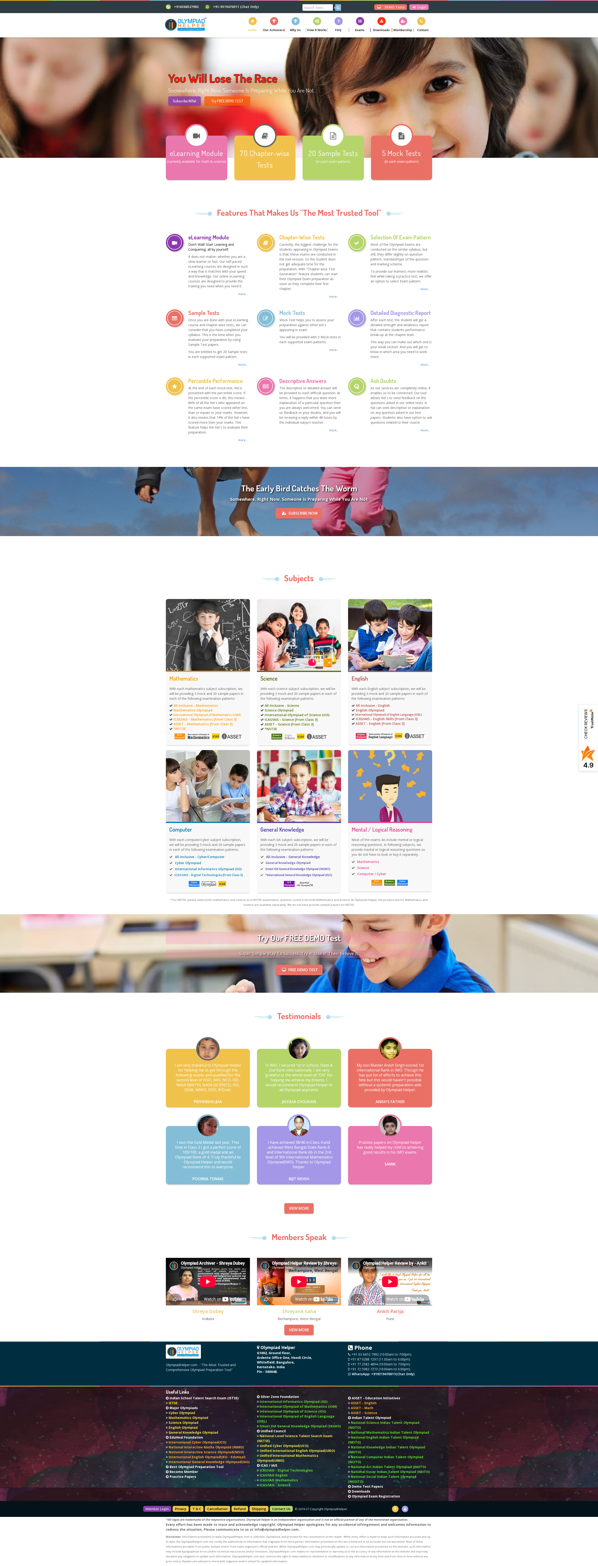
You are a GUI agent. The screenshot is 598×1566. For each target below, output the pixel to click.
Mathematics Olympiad (193, 710)
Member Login (157, 1509)
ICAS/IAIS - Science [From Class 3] (291, 719)
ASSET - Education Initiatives (375, 1398)
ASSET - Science (363, 1413)
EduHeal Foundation (186, 1437)
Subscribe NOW (184, 103)
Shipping (259, 1509)
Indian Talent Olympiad (371, 1417)
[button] (252, 24)
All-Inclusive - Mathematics (196, 705)
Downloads (360, 1491)
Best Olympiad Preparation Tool (196, 1467)
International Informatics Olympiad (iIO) (208, 869)
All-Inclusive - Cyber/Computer (199, 857)
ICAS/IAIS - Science (275, 1485)
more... (243, 294)
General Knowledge (282, 829)
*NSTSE (180, 728)
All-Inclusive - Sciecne (282, 705)
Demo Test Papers (367, 1486)
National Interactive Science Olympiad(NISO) (206, 1452)
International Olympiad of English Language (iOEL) (388, 715)
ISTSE (173, 1403)
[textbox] (318, 7)
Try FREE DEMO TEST (227, 103)
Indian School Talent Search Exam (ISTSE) (204, 1398)
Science (269, 678)
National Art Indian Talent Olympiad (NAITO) (388, 1467)
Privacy (180, 1509)
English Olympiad (370, 710)
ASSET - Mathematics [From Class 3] (203, 724)
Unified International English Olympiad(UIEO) (297, 1450)
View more (299, 1208)
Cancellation (217, 1509)
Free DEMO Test (303, 969)
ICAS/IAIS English (273, 1475)
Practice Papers (182, 1476)
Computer (180, 829)
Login (421, 7)
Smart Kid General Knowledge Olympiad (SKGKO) (297, 869)
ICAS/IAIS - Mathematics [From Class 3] (205, 719)
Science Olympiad (279, 710)
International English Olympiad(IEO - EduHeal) (207, 1457)
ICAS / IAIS (268, 1465)
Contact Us (281, 1509)
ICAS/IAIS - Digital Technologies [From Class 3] (208, 875)
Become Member (183, 1471)
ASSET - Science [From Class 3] (289, 724)
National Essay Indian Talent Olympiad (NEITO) (390, 1471)
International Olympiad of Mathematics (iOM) (207, 715)
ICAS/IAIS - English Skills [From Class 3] (387, 719)
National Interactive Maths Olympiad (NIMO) (206, 1447)
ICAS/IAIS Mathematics (278, 1480)
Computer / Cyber (371, 874)
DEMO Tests (394, 7)
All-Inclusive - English (373, 705)
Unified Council (273, 1431)
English (360, 678)
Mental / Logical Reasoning (382, 829)
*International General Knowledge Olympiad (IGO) (298, 875)
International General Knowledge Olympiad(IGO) (209, 1462)
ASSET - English (363, 1403)
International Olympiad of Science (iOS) (297, 715)
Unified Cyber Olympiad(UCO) (284, 1445)
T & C (196, 1509)
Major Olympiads (183, 1408)
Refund (240, 1509)
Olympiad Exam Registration (375, 1496)
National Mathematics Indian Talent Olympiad (389, 1432)
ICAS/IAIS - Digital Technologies (286, 1470)
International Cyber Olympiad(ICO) (197, 1442)
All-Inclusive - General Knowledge (293, 857)
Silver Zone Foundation (279, 1396)
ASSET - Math (361, 1408)
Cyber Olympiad (188, 863)
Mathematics (183, 678)
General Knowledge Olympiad (288, 863)
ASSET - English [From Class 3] (380, 723)
